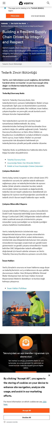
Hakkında (4, 23)
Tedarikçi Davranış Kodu (16, 159)
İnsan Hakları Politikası (16, 288)
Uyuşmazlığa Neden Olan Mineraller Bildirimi (23, 163)
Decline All (26, 417)
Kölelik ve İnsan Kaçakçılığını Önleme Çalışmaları (25, 166)
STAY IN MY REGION (38, 16)
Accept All (26, 410)
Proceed (15, 16)
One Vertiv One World (18, 23)
